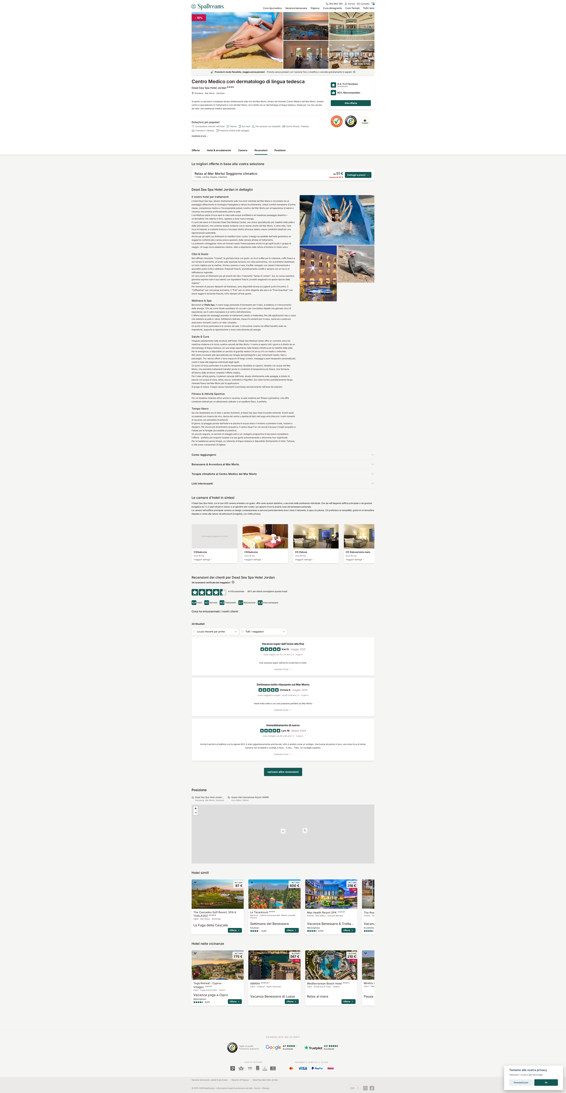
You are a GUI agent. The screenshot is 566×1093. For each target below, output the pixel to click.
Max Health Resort (326, 912)
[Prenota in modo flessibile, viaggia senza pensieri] (354, 72)
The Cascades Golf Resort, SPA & (214, 914)
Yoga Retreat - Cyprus (207, 985)
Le (259, 912)
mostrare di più (199, 136)
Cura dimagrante (332, 8)
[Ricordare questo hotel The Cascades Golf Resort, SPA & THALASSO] (195, 882)
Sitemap (265, 1088)
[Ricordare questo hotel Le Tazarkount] (252, 882)
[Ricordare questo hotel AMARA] (252, 953)
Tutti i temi (368, 8)
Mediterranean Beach (328, 983)
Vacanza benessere (296, 8)
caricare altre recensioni (283, 771)
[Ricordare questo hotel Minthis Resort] (365, 953)
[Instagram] (365, 1088)
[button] (305, 830)
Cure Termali (352, 8)
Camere (242, 150)
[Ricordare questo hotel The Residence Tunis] (365, 882)
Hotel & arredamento (219, 150)
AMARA (259, 983)
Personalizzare (521, 1082)
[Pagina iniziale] (208, 5)
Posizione (280, 150)
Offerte (196, 150)
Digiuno (315, 8)
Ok (546, 1082)
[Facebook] (371, 1088)
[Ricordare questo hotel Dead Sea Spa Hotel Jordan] (370, 15)
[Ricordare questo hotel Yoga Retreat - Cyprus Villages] (195, 953)
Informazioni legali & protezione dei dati (234, 1088)
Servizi (257, 1088)
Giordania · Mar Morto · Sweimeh (210, 93)
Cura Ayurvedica (272, 8)
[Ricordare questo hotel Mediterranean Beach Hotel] (308, 953)
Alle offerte (351, 103)
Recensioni (261, 150)
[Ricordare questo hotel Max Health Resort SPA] (308, 882)
